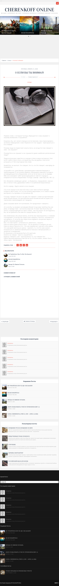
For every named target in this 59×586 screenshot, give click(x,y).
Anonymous (10, 343)
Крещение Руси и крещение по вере (20, 428)
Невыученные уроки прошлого (19, 436)
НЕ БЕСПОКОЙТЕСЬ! (27, 33)
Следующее (5, 321)
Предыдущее (53, 321)
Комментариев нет (33, 77)
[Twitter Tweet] (21, 245)
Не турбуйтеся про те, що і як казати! (20, 254)
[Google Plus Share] (24, 245)
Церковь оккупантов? (15, 453)
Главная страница (30, 321)
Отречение (12, 444)
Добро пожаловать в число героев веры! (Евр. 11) (23, 407)
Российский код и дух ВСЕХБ (18, 461)
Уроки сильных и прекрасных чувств (19, 571)
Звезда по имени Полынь (16, 264)
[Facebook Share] (18, 245)
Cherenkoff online (29, 10)
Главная (4, 60)
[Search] (57, 3)
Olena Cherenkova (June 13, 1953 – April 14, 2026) (22, 414)
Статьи (9, 60)
